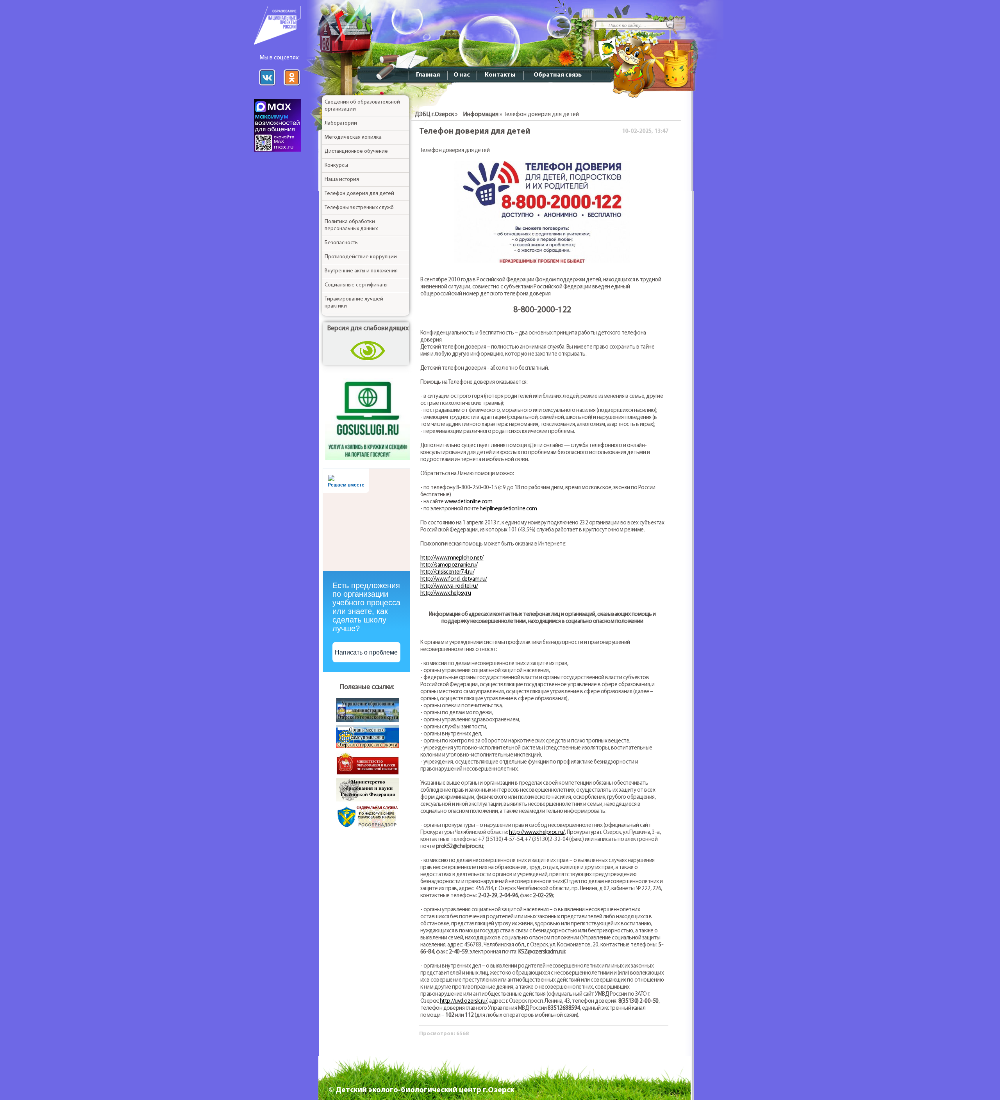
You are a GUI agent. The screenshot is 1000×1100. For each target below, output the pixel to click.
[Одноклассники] (292, 85)
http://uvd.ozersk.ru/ (464, 1001)
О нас (462, 75)
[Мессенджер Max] (279, 150)
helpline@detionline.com (508, 509)
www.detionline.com (468, 502)
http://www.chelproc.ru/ (537, 832)
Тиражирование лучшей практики (354, 302)
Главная (428, 75)
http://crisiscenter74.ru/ (447, 572)
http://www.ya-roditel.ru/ (449, 586)
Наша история (342, 179)
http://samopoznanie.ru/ (449, 565)
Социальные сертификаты (356, 285)
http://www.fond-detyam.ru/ (453, 579)
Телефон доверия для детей (359, 194)
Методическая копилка (353, 137)
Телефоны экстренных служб (359, 208)
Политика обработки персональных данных (351, 225)
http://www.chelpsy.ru (445, 593)
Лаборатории (341, 123)
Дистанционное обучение (356, 151)
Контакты (500, 75)
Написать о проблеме (366, 652)
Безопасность (341, 243)
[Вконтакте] (269, 85)
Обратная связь (558, 75)
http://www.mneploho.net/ (452, 558)
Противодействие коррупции (361, 257)
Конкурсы (336, 165)
